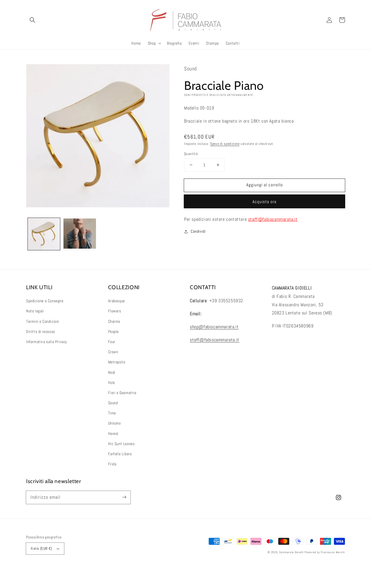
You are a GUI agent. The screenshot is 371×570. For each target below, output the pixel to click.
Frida (112, 464)
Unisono (114, 423)
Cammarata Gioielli (291, 552)
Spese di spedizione (224, 143)
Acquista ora (264, 201)
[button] (32, 20)
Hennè (113, 433)
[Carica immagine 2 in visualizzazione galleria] (79, 234)
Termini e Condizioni (42, 321)
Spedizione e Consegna (44, 300)
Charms (114, 321)
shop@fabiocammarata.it (214, 327)
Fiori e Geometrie (122, 392)
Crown (113, 351)
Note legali (35, 311)
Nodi (111, 372)
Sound (113, 402)
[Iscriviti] (124, 497)
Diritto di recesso (40, 331)
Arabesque (116, 300)
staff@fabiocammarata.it (273, 219)
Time (112, 413)
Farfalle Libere (120, 453)
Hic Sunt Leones (121, 443)
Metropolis (117, 362)
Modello (191, 108)
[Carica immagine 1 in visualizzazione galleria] (44, 234)
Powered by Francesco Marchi (325, 552)
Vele (111, 382)
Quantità (191, 153)
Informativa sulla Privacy (46, 341)
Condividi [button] (198, 231)
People (113, 331)
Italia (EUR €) (41, 548)
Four (111, 341)
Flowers (114, 311)
